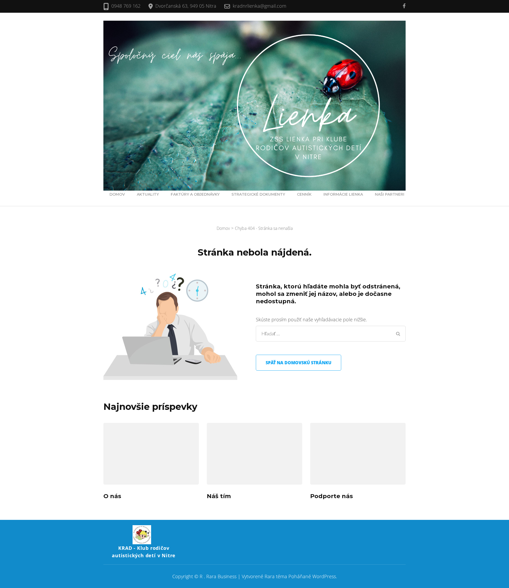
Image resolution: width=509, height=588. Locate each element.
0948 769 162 (126, 6)
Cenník (304, 194)
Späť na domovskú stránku (298, 363)
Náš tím (219, 496)
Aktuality (148, 194)
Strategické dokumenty (258, 194)
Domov (117, 194)
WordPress (324, 576)
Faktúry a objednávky (195, 194)
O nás (112, 496)
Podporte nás (331, 496)
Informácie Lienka (343, 194)
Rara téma (276, 576)
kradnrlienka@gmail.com (259, 6)
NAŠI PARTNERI (389, 194)
